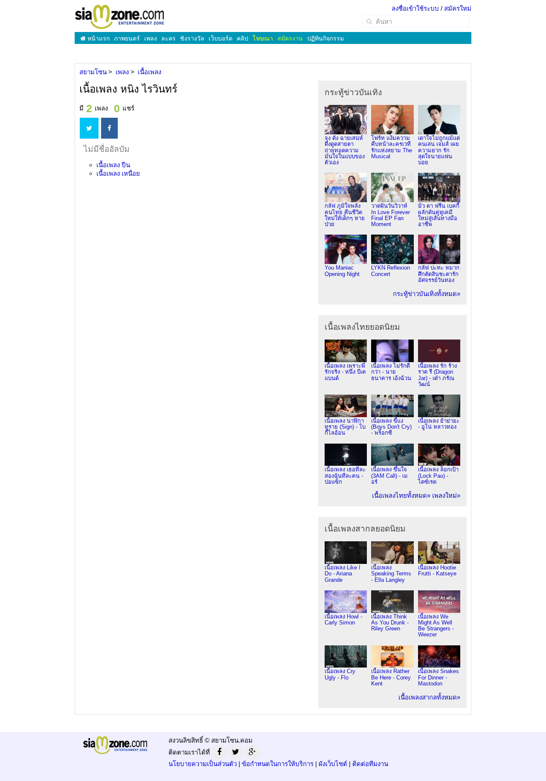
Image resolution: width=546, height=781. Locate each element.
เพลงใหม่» (446, 495)
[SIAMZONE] (119, 16)
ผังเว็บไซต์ (333, 763)
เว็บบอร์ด (220, 38)
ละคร (168, 38)
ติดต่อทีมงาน (370, 763)
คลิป (242, 38)
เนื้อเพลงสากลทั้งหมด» (429, 697)
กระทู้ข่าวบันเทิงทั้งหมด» (426, 293)
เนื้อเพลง (113, 164)
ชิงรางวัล (192, 38)
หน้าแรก (98, 38)
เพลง (150, 38)
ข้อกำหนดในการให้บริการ (278, 763)
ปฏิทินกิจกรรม (325, 38)
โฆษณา (263, 38)
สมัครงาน (290, 38)
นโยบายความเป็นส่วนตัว (202, 763)
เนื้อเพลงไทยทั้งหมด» (401, 495)
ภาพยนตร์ (127, 38)
